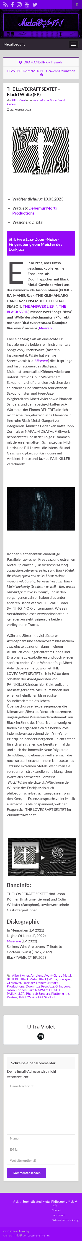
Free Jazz (47, 986)
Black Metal (29, 979)
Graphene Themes (39, 1235)
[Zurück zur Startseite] (41, 24)
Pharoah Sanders (38, 993)
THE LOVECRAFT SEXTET (36, 997)
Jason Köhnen (17, 990)
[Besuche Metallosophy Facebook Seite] (12, 3)
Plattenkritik (60, 993)
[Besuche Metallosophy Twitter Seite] (34, 3)
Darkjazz (29, 983)
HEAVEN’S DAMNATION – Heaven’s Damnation (41, 71)
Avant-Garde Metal (57, 975)
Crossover (14, 983)
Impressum (58, 1215)
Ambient (37, 975)
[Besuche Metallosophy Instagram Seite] (19, 3)
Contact (56, 1210)
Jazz (31, 990)
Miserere (45, 328)
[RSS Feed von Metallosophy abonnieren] (5, 3)
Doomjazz (33, 986)
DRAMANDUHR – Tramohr (43, 62)
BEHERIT (13, 979)
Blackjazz (65, 979)
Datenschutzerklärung (65, 1220)
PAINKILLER (16, 993)
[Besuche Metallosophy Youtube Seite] (27, 3)
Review (11, 104)
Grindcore (62, 986)
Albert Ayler (20, 975)
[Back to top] (71, 1230)
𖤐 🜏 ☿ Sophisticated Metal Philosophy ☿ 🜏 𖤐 (44, 1201)
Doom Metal (57, 100)
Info (54, 1205)
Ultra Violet (19, 100)
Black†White (48, 979)
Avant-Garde (41, 100)
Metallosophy (14, 44)
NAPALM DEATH (47, 990)
